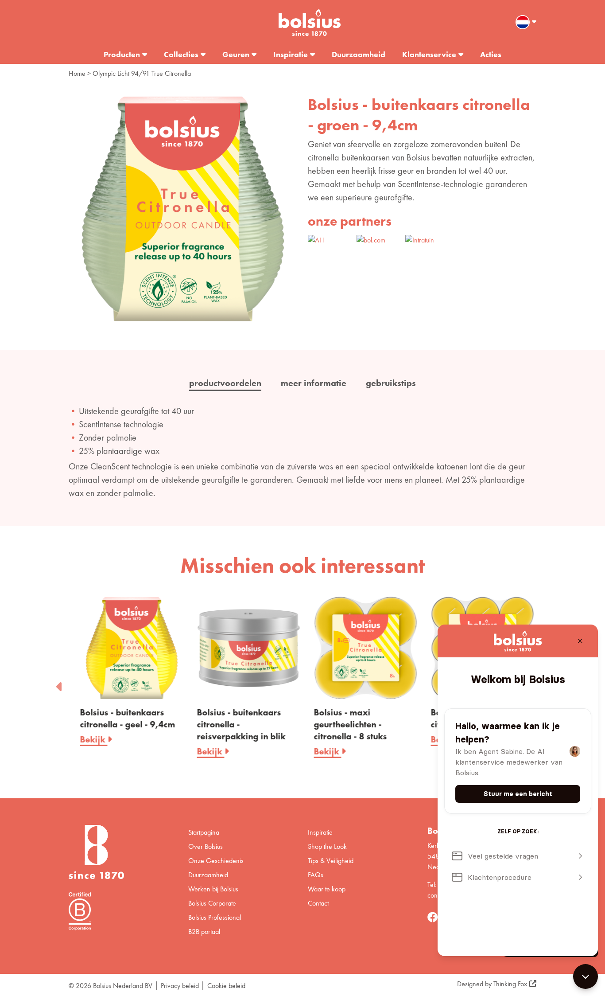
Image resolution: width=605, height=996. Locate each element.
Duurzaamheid (358, 54)
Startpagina (203, 832)
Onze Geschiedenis (216, 860)
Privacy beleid (180, 985)
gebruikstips (391, 383)
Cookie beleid (226, 985)
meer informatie (313, 383)
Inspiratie (290, 54)
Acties (490, 54)
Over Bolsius (205, 846)
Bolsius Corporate (212, 903)
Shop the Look (327, 846)
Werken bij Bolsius (213, 889)
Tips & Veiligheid (330, 860)
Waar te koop (326, 889)
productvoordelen (225, 383)
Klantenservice (429, 54)
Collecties (181, 54)
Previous (59, 684)
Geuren (235, 54)
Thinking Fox (510, 983)
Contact (318, 903)
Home (77, 73)
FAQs (315, 874)
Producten (122, 54)
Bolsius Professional (214, 917)
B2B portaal (204, 931)
